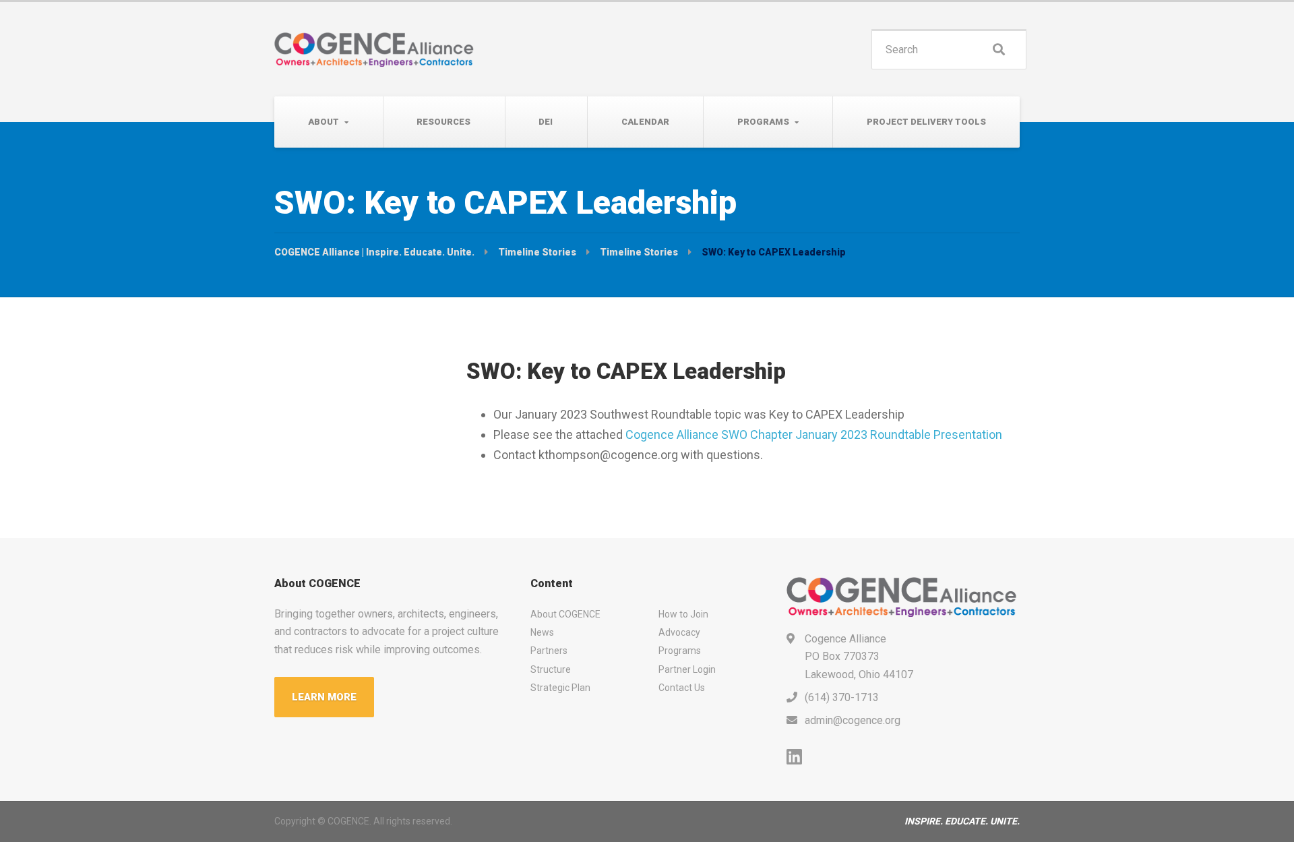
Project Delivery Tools (926, 122)
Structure (550, 669)
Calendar (645, 122)
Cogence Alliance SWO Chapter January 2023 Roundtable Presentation (813, 434)
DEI (545, 122)
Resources (443, 122)
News (542, 632)
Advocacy (679, 632)
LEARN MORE (324, 697)
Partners (548, 650)
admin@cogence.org (852, 720)
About (323, 122)
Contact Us (681, 687)
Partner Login (687, 669)
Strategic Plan (560, 687)
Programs (763, 122)
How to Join (683, 614)
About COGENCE (565, 614)
